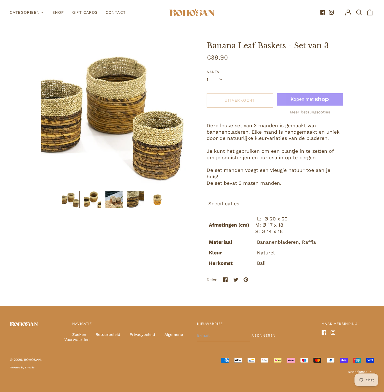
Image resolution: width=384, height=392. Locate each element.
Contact (116, 12)
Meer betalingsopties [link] (310, 112)
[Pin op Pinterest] (246, 279)
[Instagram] (331, 12)
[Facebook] (322, 12)
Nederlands (358, 372)
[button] (358, 12)
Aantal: (215, 72)
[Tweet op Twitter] (235, 279)
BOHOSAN (32, 360)
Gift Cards (85, 12)
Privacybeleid (142, 334)
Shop (58, 12)
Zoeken (79, 334)
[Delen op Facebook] (225, 279)
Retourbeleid (108, 334)
